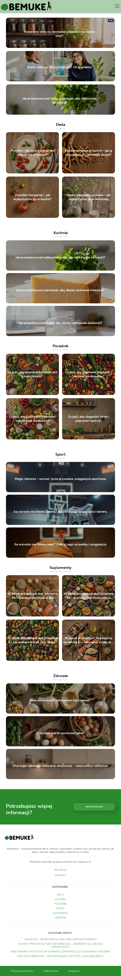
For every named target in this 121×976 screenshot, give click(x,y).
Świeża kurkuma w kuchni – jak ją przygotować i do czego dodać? (88, 153)
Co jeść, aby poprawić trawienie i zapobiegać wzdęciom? (32, 419)
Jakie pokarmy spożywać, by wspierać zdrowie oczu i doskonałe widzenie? (60, 951)
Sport (60, 454)
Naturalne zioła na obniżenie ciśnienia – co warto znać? (59, 34)
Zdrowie (60, 675)
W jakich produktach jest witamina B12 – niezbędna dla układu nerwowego (60, 945)
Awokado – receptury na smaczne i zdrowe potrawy (60, 939)
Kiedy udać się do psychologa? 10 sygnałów (59, 67)
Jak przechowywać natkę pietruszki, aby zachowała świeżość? (59, 101)
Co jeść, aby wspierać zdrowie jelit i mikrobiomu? (32, 374)
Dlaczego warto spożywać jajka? (60, 733)
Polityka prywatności (22, 971)
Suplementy (61, 567)
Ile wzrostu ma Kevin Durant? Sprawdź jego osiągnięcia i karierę (60, 512)
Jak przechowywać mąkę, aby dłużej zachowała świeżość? (60, 323)
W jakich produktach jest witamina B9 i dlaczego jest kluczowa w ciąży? (88, 596)
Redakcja (60, 870)
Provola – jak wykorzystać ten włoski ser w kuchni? (33, 153)
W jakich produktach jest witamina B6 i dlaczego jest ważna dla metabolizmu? (32, 596)
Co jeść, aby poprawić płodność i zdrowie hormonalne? (88, 374)
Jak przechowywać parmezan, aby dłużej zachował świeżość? (60, 290)
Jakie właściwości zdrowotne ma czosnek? (60, 700)
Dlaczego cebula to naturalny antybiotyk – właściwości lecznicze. (60, 766)
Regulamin (74, 971)
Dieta (60, 124)
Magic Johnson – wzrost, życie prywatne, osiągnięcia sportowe (60, 479)
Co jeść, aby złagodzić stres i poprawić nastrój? (88, 419)
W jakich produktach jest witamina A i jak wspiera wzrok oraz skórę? (32, 640)
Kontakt (60, 875)
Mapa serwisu (51, 971)
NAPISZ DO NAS (94, 806)
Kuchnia (61, 232)
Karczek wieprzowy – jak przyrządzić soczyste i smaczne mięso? (60, 956)
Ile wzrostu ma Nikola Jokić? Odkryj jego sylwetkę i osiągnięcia (60, 544)
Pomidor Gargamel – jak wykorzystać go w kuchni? (32, 197)
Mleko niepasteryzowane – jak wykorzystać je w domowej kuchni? (88, 197)
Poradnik (60, 346)
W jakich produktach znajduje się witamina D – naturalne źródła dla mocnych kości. (88, 640)
